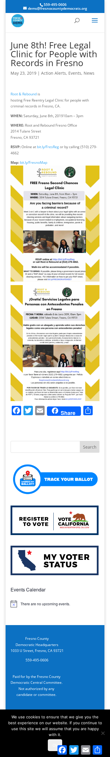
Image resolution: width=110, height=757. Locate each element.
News (89, 73)
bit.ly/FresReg (48, 146)
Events (74, 73)
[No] (103, 733)
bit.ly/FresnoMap (33, 162)
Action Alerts (53, 73)
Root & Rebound (24, 94)
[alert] (55, 603)
